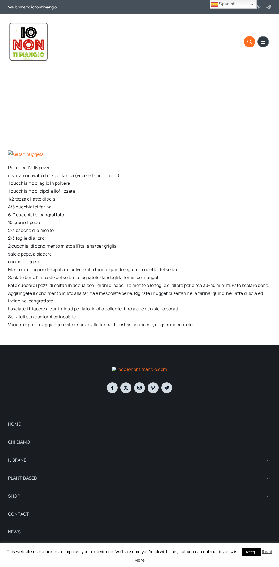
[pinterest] (259, 7)
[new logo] (28, 23)
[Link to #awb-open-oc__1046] (249, 41)
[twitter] (125, 387)
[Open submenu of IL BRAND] (267, 460)
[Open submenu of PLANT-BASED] (267, 478)
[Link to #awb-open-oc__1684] (263, 41)
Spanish (226, 4)
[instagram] (139, 387)
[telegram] (268, 7)
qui (114, 175)
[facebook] (112, 387)
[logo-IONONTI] (139, 369)
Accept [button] (252, 551)
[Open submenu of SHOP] (267, 496)
